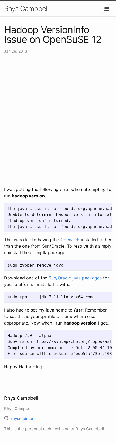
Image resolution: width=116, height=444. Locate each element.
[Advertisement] (58, 120)
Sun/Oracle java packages (75, 278)
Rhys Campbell (26, 8)
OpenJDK (70, 239)
